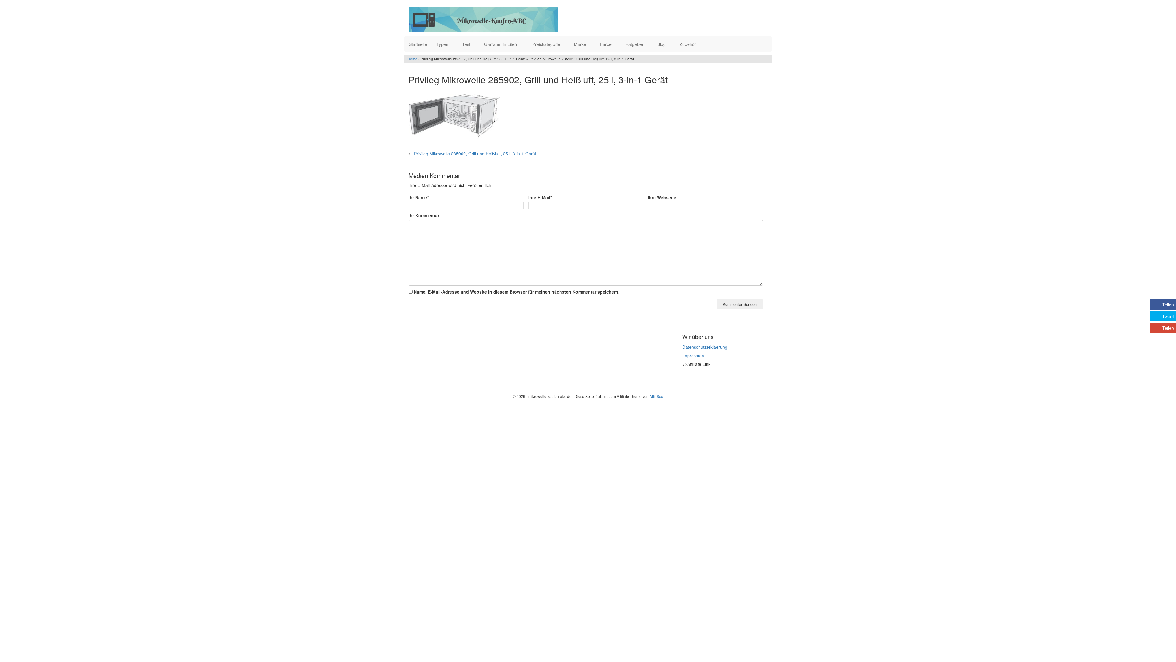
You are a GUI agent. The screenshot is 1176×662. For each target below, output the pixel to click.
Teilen (1168, 305)
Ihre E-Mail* (540, 197)
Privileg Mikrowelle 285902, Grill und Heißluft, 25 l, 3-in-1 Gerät (475, 153)
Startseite (418, 44)
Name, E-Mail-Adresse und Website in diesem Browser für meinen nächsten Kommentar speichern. (517, 292)
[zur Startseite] (483, 19)
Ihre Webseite (662, 197)
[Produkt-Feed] (686, 379)
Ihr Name (418, 197)
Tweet (1168, 316)
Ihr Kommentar (424, 215)
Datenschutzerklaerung (704, 347)
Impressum (693, 355)
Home (412, 58)
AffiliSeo (656, 396)
